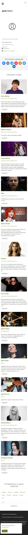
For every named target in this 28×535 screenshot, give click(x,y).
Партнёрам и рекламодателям (9, 514)
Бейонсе (3, 258)
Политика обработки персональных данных (12, 517)
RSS (3, 498)
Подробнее (4, 109)
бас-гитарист (12, 51)
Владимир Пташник (7, 458)
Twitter (3, 495)
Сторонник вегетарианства (10, 39)
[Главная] (2, 3)
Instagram (16, 492)
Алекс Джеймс (5, 96)
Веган (2, 363)
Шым (2, 193)
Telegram (4, 492)
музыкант (5, 51)
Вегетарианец (5, 331)
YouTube (21, 495)
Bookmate (15, 495)
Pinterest (9, 495)
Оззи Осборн (5, 293)
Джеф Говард (5, 329)
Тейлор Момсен (5, 423)
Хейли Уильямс (5, 223)
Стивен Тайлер (5, 158)
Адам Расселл (5, 394)
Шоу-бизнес (6, 48)
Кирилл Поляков (6, 129)
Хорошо (5, 531)
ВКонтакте (22, 492)
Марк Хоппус (5, 360)
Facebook (10, 492)
